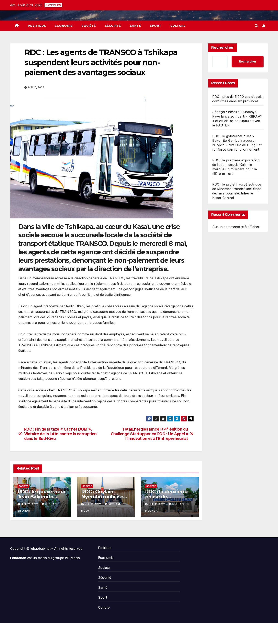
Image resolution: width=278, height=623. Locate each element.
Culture (178, 26)
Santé (135, 26)
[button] (256, 26)
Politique (37, 26)
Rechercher (222, 47)
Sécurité (113, 26)
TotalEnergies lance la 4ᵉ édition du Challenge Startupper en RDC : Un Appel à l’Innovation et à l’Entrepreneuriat (149, 434)
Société (88, 26)
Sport (155, 26)
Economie (63, 26)
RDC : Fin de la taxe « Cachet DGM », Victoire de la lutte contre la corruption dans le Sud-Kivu (60, 434)
